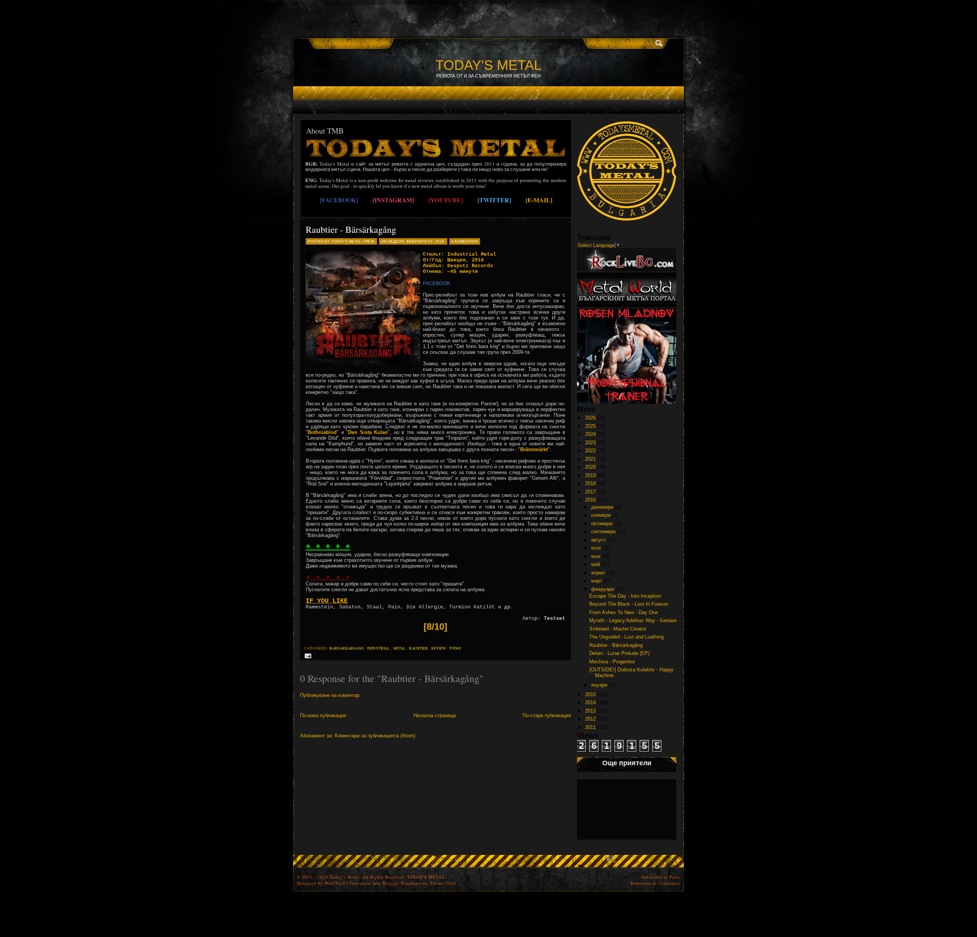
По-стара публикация (546, 715)
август (598, 540)
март (596, 581)
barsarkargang (346, 648)
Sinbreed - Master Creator (617, 629)
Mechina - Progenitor (612, 661)
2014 (590, 702)
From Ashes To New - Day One (623, 612)
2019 (590, 475)
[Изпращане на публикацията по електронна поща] (306, 655)
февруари (602, 589)
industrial (378, 648)
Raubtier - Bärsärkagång (351, 229)
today (455, 648)
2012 (590, 719)
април (598, 573)
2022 (590, 450)
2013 (590, 711)
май (595, 564)
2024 (590, 434)
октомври (602, 523)
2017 (590, 492)
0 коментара (464, 241)
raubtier (418, 648)
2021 (590, 459)
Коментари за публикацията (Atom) (375, 736)
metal (399, 648)
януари (599, 685)
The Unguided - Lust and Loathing (626, 637)
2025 (590, 426)
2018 (590, 483)
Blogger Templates (402, 883)
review (438, 648)
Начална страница (434, 715)
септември (603, 531)
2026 (590, 418)
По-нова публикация (323, 715)
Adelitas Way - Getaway (652, 620)
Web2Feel (335, 883)
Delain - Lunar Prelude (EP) (619, 653)
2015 (590, 694)
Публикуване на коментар (330, 695)
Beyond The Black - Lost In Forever (628, 604)
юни (595, 556)
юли (596, 548)
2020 (590, 467)
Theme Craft (443, 883)
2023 (590, 442)
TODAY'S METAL (488, 65)
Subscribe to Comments (655, 883)
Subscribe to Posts (661, 877)
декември (602, 507)
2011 (590, 727)
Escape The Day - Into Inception (625, 596)
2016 (590, 500)
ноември (601, 515)
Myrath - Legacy (607, 620)
